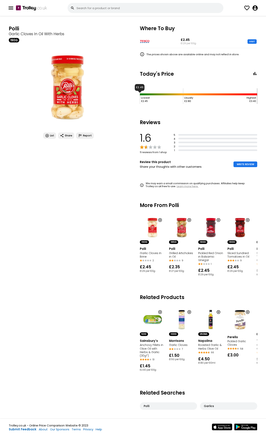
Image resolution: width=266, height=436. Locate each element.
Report (87, 135)
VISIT (252, 41)
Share (68, 135)
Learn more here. (187, 186)
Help (99, 429)
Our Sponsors (59, 429)
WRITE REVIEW (245, 164)
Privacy (88, 429)
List (52, 135)
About (43, 429)
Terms (76, 429)
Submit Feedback (22, 429)
